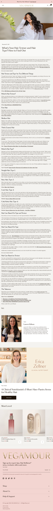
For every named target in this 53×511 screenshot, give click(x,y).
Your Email (5, 467)
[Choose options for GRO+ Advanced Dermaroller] (42, 442)
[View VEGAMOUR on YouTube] (11, 478)
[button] (50, 5)
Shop (5, 486)
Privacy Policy (5, 507)
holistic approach (41, 291)
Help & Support (9, 496)
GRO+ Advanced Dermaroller (30, 439)
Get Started (33, 1)
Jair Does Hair (18, 82)
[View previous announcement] (1, 1)
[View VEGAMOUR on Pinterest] (14, 478)
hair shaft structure (45, 100)
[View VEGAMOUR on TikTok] (9, 478)
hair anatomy (4, 97)
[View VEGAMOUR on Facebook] (6, 478)
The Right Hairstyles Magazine (40, 144)
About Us (6, 491)
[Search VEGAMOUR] (47, 5)
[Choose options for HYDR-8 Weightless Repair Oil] (19, 442)
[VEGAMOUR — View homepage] (26, 5)
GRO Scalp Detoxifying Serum (44, 247)
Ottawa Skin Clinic (38, 88)
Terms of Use (5, 505)
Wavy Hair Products (9, 187)
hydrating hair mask (44, 283)
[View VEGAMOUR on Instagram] (3, 478)
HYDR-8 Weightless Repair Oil (8, 439)
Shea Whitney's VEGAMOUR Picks (12, 105)
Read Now (11, 398)
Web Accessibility (6, 508)
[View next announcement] (51, 1)
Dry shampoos (15, 235)
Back (2, 308)
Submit (46, 470)
